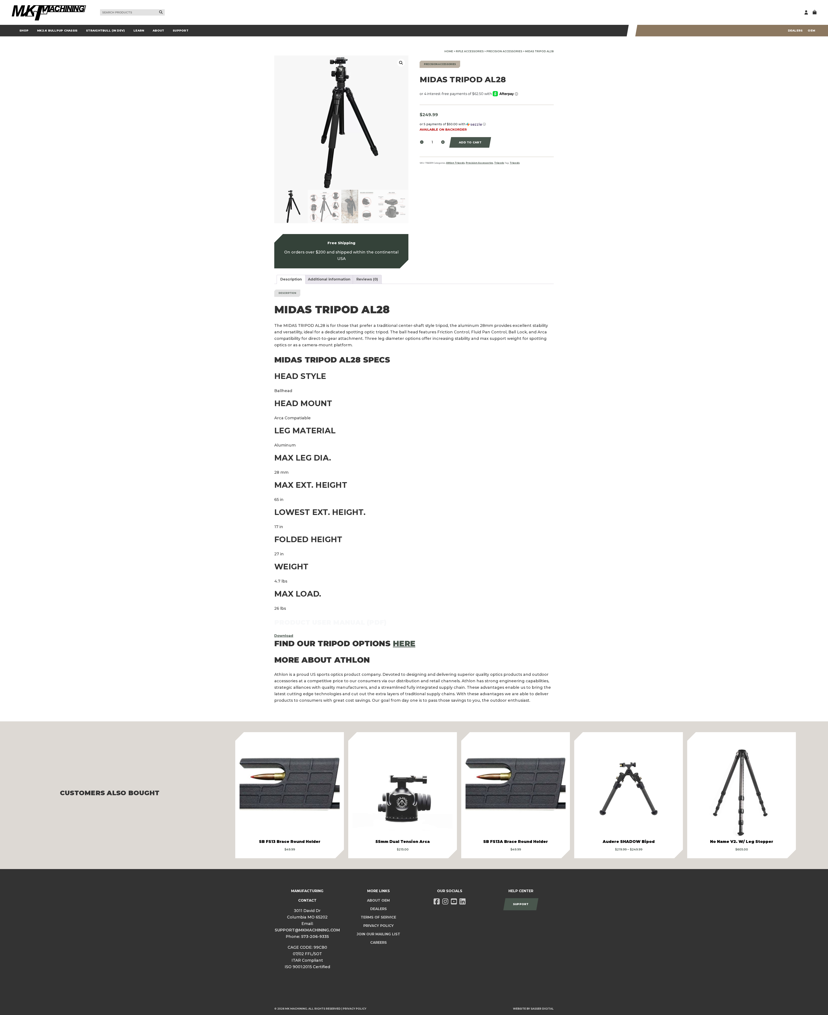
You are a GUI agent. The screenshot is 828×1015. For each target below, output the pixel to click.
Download (283, 636)
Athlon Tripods (455, 163)
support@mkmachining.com (307, 930)
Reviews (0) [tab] (367, 279)
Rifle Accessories (470, 51)
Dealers (795, 30)
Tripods (499, 163)
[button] (401, 63)
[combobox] (132, 12)
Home (448, 51)
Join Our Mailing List (378, 934)
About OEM (378, 900)
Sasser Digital (542, 1008)
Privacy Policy (378, 926)
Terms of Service (378, 917)
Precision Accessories (504, 51)
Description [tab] (291, 279)
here (404, 643)
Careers (378, 943)
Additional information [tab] (329, 279)
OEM (811, 30)
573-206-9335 (315, 936)
